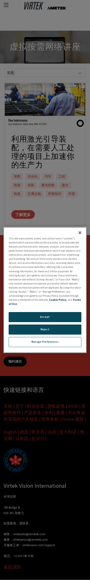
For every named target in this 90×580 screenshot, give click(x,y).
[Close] (80, 232)
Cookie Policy (57, 300)
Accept (45, 317)
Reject (45, 329)
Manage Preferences (45, 341)
